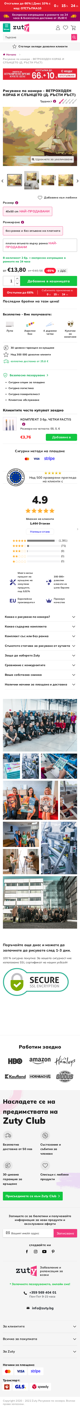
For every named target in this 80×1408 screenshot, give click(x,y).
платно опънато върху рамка (31, 245)
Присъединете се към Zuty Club (31, 1196)
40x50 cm (28, 211)
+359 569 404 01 (42, 1292)
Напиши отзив (40, 531)
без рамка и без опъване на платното (33, 230)
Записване (65, 1233)
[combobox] (37, 37)
